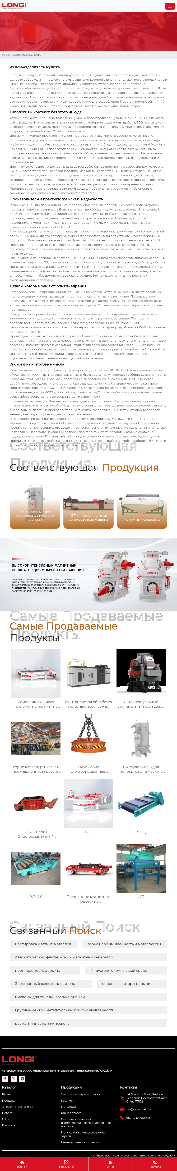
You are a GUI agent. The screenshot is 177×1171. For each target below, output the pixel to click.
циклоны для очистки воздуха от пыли (50, 997)
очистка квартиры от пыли (126, 984)
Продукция (66, 1164)
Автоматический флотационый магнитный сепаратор (64, 957)
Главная (6, 55)
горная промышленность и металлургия (124, 944)
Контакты (155, 1164)
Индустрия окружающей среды (119, 970)
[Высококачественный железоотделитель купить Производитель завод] (15, 6)
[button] (160, 503)
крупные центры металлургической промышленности (64, 1010)
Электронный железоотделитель (45, 984)
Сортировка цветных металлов (43, 944)
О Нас (110, 1164)
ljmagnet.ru (82, 240)
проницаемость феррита (37, 970)
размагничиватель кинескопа (42, 1023)
